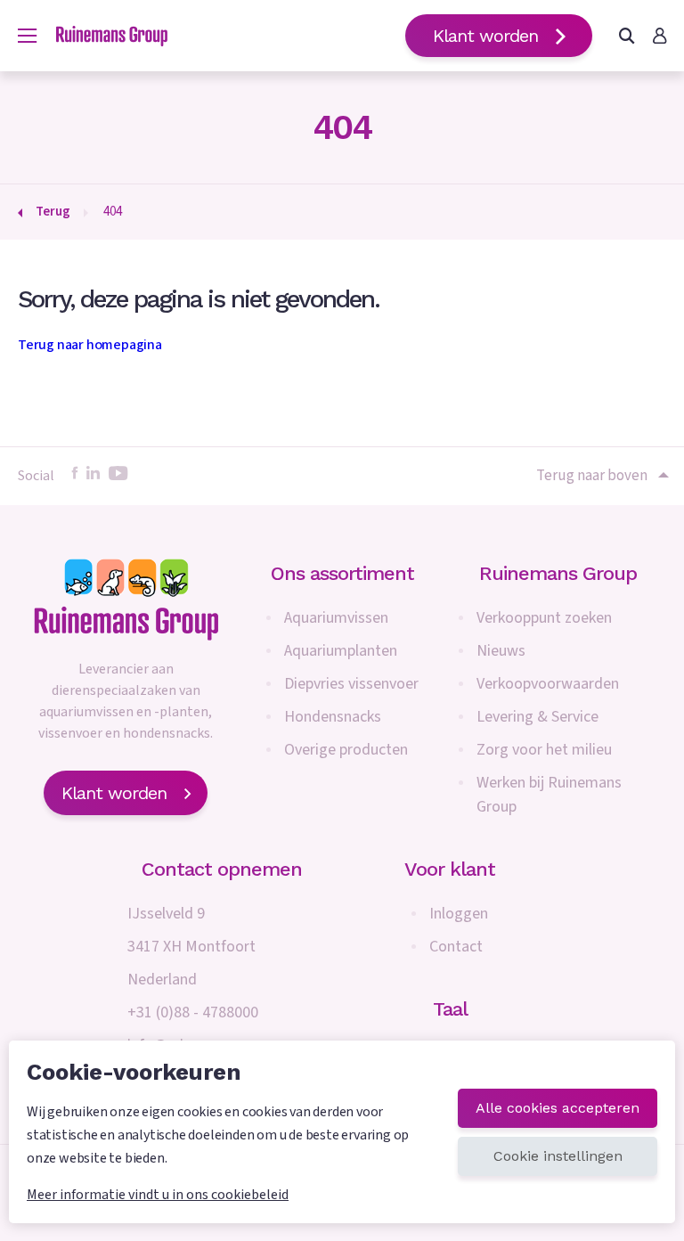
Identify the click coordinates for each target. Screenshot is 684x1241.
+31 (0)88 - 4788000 (192, 1012)
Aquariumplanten (340, 651)
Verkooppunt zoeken (544, 618)
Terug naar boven (591, 475)
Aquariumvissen (336, 618)
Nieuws (500, 651)
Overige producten (346, 750)
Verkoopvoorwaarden (547, 684)
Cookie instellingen (558, 1155)
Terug (53, 211)
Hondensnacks (332, 717)
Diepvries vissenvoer (351, 684)
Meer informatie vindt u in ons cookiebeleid (158, 1194)
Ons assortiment (342, 573)
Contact (456, 946)
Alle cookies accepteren (557, 1107)
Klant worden (485, 35)
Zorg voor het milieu (544, 750)
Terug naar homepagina (90, 345)
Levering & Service (537, 717)
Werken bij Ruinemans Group (549, 795)
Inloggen (458, 913)
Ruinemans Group (558, 573)
